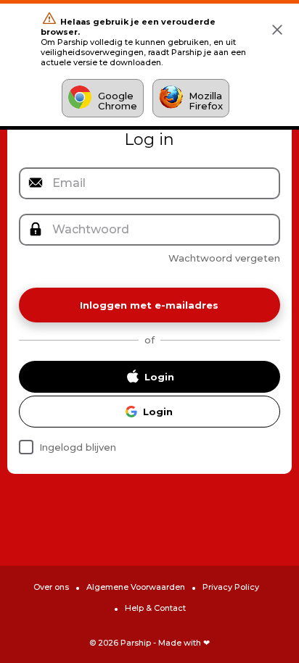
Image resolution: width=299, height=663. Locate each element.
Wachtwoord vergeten (224, 258)
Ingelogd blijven (77, 447)
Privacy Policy (230, 587)
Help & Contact (155, 608)
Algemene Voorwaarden (135, 587)
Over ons (51, 587)
